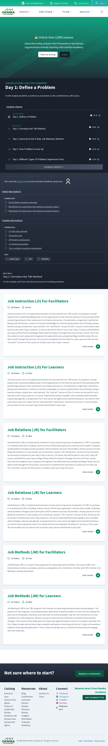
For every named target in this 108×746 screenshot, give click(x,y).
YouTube (63, 703)
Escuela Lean (10, 719)
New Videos (26, 719)
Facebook (63, 693)
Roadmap (25, 725)
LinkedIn (63, 699)
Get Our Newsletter (34, 3)
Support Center (61, 3)
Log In (65, 54)
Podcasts (25, 722)
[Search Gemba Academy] (101, 11)
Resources (84, 11)
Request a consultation (89, 673)
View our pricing (47, 54)
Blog (23, 693)
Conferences (27, 696)
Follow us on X (63, 708)
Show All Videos (52, 167)
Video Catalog (45, 11)
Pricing (66, 11)
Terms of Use (99, 741)
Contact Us (83, 3)
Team (41, 696)
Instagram (64, 696)
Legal (80, 741)
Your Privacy (88, 741)
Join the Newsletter (94, 697)
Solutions (23, 11)
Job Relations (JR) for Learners (26, 83)
